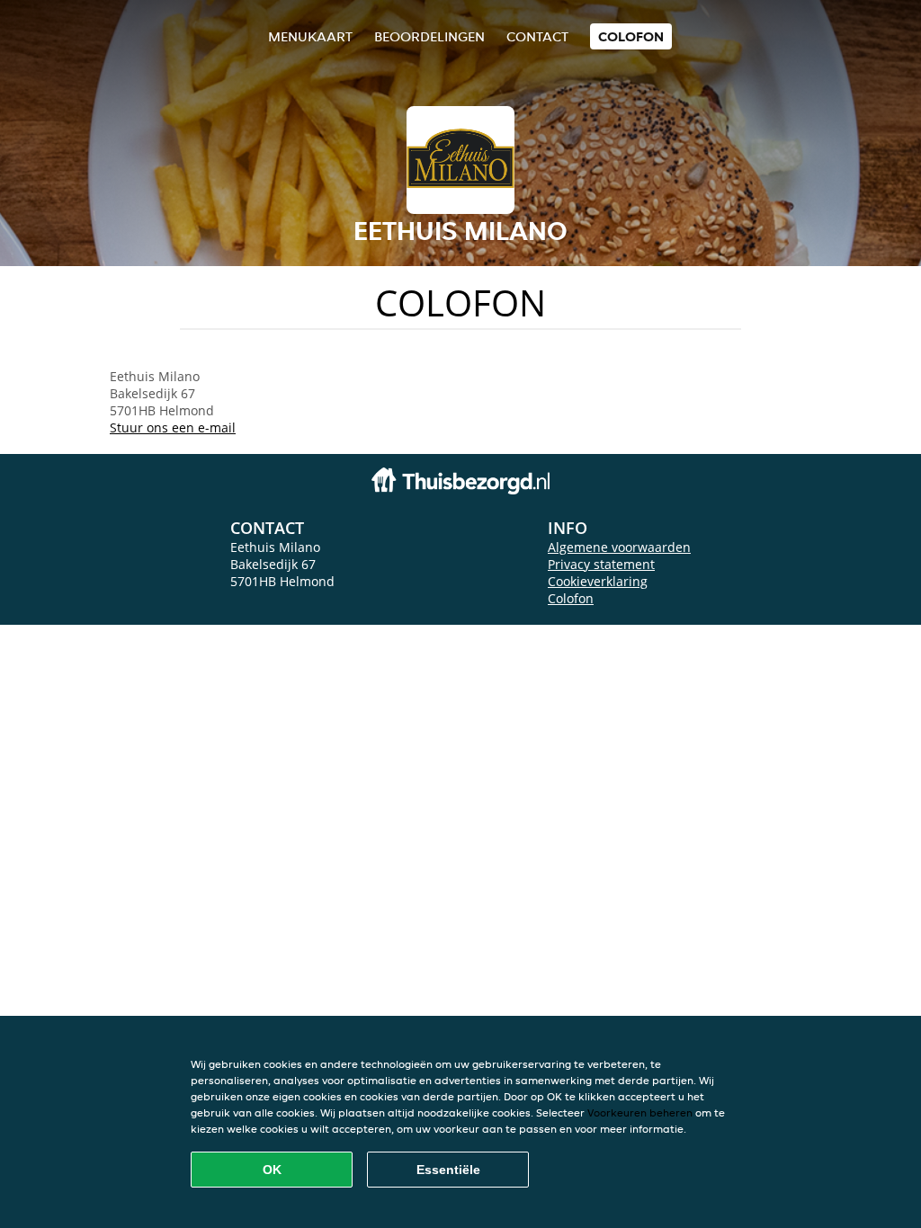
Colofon (571, 598)
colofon (631, 36)
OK (272, 1169)
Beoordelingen (429, 36)
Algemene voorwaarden (619, 547)
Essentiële (448, 1169)
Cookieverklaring (598, 581)
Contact (537, 36)
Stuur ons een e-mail (173, 427)
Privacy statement (601, 564)
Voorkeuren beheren (640, 1112)
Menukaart (310, 36)
